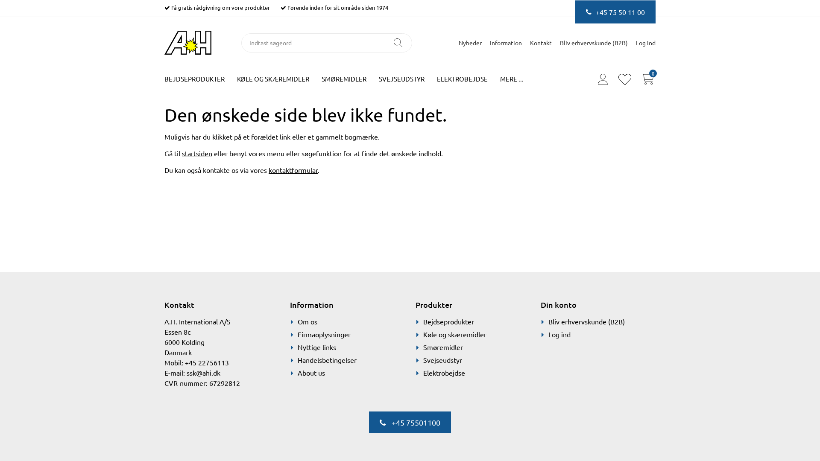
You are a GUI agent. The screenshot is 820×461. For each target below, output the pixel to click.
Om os (307, 321)
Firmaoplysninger (324, 334)
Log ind (559, 334)
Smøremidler (344, 79)
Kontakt (541, 43)
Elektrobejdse (462, 79)
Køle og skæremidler (273, 79)
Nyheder (470, 43)
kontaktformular (293, 170)
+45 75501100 (415, 422)
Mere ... (512, 79)
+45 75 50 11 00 (620, 12)
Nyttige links (317, 347)
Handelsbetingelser (327, 360)
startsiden (197, 153)
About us (311, 372)
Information (506, 43)
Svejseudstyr (402, 79)
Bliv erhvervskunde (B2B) (594, 43)
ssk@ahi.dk (203, 372)
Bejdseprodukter (194, 79)
